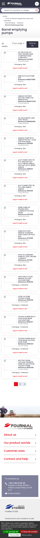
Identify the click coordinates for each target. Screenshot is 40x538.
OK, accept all (11, 531)
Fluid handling (10, 23)
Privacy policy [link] (27, 535)
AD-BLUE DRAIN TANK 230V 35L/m (26, 119)
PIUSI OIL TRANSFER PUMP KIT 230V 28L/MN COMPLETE (27, 256)
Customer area (14, 451)
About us (10, 435)
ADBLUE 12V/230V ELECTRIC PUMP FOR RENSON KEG (25, 98)
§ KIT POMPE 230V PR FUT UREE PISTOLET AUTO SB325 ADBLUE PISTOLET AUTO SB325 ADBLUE (26, 163)
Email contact (14, 493)
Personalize (15, 535)
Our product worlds (17, 443)
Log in (15, 68)
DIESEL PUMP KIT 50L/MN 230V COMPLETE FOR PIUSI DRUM (26, 210)
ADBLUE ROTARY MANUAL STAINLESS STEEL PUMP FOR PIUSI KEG (26, 233)
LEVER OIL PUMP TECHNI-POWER (24, 297)
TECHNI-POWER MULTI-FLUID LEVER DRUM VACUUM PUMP (27, 318)
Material (20, 23)
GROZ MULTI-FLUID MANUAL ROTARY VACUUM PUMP (25, 278)
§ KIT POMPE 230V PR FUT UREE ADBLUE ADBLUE (26, 187)
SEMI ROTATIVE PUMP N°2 (26, 77)
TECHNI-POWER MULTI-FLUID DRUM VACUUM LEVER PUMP (27, 340)
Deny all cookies (30, 531)
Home (5, 16)
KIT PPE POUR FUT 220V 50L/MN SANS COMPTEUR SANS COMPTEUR (25, 55)
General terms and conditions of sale (19, 518)
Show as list (32, 44)
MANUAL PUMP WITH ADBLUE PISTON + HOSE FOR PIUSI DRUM (27, 140)
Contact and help (16, 459)
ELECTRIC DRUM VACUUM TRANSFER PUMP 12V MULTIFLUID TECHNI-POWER (26, 363)
